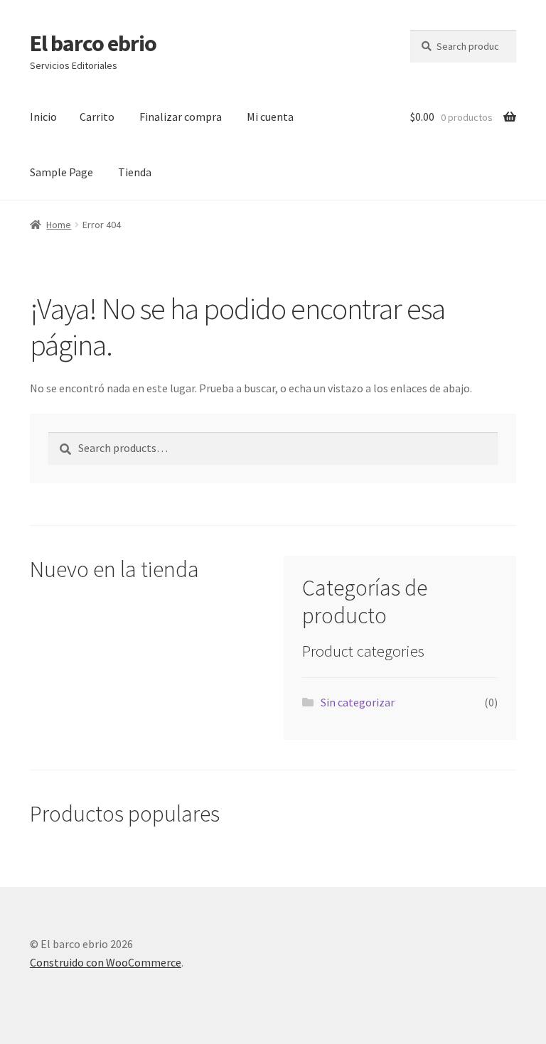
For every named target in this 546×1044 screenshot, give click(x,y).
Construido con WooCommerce (105, 962)
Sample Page (61, 172)
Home (58, 224)
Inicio (43, 116)
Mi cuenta (270, 116)
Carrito (97, 116)
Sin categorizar (358, 702)
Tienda (134, 172)
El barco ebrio (93, 43)
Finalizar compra (180, 116)
